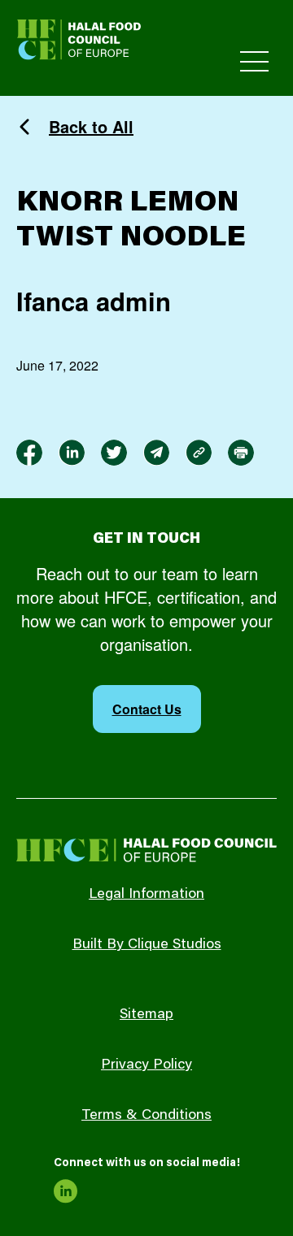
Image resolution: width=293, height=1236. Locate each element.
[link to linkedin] (72, 453)
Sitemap (146, 1015)
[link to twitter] (114, 453)
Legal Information (146, 894)
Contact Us (146, 709)
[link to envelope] (156, 453)
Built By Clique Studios (146, 945)
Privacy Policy (146, 1065)
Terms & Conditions (146, 1115)
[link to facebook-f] (29, 453)
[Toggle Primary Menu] (254, 61)
